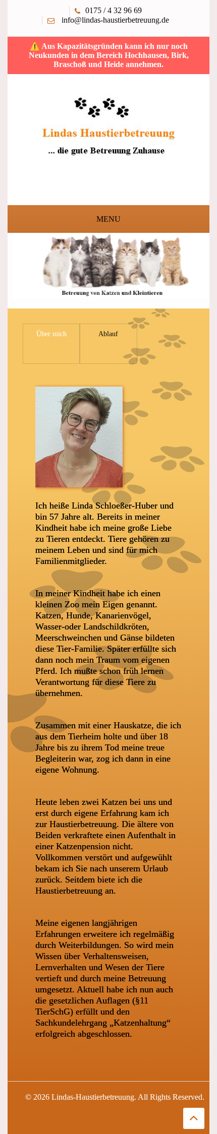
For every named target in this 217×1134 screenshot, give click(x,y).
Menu (108, 219)
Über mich (51, 334)
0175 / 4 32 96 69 (113, 10)
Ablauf (108, 334)
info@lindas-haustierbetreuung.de (115, 20)
